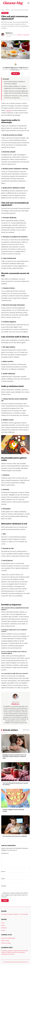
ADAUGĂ (16, 73)
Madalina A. (9, 33)
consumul (9, 110)
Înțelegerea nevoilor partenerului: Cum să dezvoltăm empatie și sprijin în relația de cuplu (14, 756)
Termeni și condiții (6, 943)
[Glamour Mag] (13, 3)
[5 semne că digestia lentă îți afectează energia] (15, 798)
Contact (3, 930)
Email (3, 878)
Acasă (2, 10)
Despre (3, 925)
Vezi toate (26, 730)
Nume (3, 871)
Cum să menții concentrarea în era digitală (15, 836)
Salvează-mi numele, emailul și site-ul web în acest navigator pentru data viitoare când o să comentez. (14, 895)
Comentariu (5, 853)
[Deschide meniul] (28, 3)
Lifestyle (7, 10)
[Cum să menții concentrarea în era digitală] (15, 824)
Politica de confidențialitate (8, 938)
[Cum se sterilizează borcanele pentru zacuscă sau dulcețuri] (15, 771)
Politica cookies (5, 940)
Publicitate (4, 927)
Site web (3, 886)
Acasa (2, 923)
